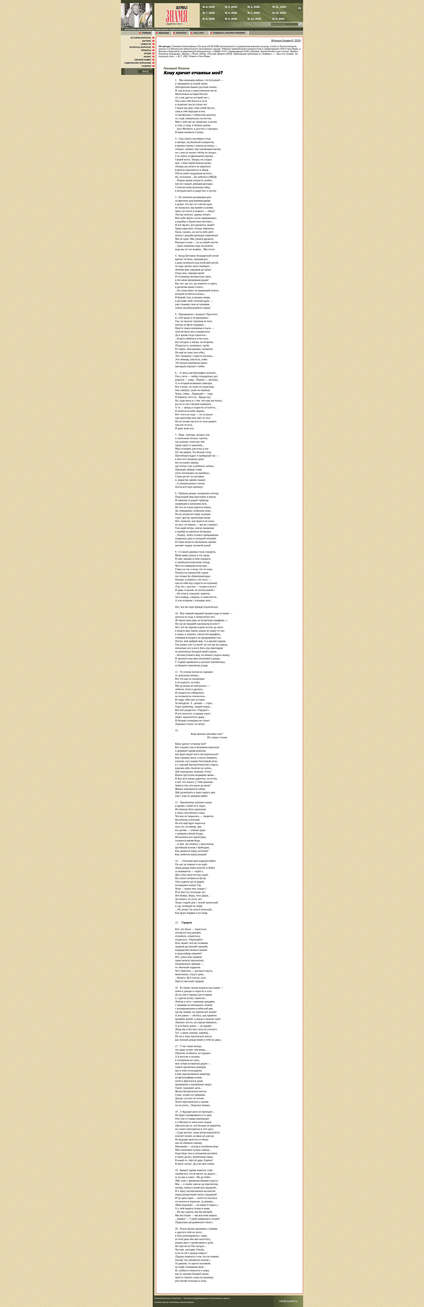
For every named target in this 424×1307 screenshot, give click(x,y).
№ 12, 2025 (254, 18)
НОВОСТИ (148, 44)
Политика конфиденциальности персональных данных (207, 1298)
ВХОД (145, 71)
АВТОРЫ (148, 41)
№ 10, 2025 (279, 12)
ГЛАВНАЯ (146, 33)
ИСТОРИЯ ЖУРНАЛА (143, 38)
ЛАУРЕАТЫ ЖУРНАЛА (142, 47)
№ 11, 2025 (279, 6)
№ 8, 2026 (209, 6)
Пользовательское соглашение (167, 1298)
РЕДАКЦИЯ (164, 33)
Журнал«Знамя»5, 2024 (286, 40)
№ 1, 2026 (253, 12)
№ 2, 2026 (253, 6)
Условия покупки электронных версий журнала (174, 1302)
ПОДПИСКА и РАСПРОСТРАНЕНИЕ (229, 33)
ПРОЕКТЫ (148, 50)
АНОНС (149, 57)
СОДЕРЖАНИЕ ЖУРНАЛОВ (139, 63)
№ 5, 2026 (231, 6)
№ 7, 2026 (209, 12)
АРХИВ (149, 53)
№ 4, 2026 (231, 12)
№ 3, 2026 (231, 18)
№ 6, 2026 (209, 18)
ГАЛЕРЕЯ (148, 66)
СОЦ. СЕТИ (198, 33)
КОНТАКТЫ (181, 33)
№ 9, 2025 (278, 18)
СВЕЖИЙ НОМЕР (144, 60)
